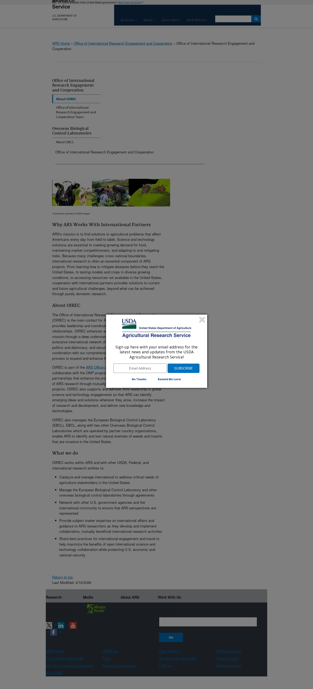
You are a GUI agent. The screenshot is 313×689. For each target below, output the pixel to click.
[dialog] (156, 351)
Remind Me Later (169, 379)
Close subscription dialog (202, 320)
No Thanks (139, 379)
